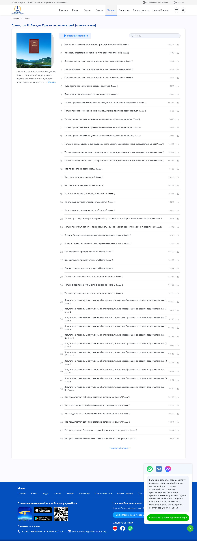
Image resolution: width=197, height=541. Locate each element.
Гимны (99, 10)
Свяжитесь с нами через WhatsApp (168, 517)
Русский (180, 2)
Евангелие (124, 10)
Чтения (111, 10)
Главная (63, 10)
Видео (87, 10)
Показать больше (119, 448)
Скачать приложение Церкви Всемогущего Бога (47, 503)
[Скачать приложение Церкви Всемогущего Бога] (25, 514)
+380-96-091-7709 (54, 531)
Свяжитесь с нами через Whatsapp (134, 514)
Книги (75, 10)
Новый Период (161, 10)
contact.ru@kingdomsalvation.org (89, 531)
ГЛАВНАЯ (16, 19)
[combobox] (156, 35)
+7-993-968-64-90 (32, 531)
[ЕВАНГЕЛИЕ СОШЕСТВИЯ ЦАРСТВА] (19, 10)
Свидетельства (141, 10)
